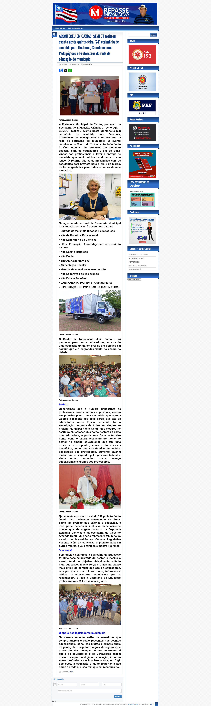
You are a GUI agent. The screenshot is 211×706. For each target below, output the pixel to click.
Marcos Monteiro (87, 64)
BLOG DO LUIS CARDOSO (138, 255)
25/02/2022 (64, 64)
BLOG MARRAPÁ (135, 269)
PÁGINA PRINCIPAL (60, 28)
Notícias (71, 671)
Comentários (60, 679)
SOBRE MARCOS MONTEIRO (75, 28)
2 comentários (75, 64)
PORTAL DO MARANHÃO (137, 266)
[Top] (156, 704)
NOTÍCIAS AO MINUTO (137, 258)
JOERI (152, 704)
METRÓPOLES (134, 262)
